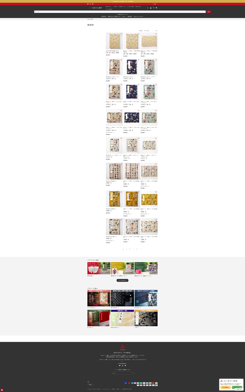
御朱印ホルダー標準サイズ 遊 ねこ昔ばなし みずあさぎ (149, 102)
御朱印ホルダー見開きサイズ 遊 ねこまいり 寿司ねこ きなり (149, 156)
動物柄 (92, 19)
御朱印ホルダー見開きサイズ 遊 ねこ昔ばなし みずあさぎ (149, 128)
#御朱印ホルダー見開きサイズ (114, 16)
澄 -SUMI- (89, 327)
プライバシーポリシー (107, 389)
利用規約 (113, 389)
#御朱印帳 (104, 16)
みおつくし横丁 (93, 389)
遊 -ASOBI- (137, 307)
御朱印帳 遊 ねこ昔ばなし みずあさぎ (148, 76)
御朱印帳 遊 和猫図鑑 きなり (111, 181)
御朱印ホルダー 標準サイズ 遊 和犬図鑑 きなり (131, 237)
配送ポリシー (119, 389)
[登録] (132, 373)
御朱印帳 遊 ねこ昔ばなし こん (129, 76)
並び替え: (141, 30)
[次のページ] (140, 249)
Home (88, 19)
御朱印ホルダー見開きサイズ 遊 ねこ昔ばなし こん (131, 128)
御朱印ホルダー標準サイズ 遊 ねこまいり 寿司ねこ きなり (131, 156)
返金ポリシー (99, 389)
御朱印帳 (89, 276)
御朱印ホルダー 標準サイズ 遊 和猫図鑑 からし (131, 209)
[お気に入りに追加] (121, 34)
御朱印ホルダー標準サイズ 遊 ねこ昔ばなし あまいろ (114, 102)
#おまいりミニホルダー (138, 16)
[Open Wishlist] (153, 7)
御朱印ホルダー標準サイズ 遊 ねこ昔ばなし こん (131, 102)
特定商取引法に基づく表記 (126, 389)
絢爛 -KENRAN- (114, 327)
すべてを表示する (122, 280)
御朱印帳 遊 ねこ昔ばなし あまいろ (113, 76)
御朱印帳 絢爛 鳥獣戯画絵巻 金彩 (112, 50)
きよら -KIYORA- (91, 307)
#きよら (124, 16)
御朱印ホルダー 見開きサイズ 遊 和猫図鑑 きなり (149, 182)
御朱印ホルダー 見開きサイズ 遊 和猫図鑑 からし (149, 209)
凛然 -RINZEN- (114, 307)
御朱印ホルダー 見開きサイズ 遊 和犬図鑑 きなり (149, 237)
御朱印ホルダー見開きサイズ (142, 276)
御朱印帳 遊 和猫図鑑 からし (111, 208)
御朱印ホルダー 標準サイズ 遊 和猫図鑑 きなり (131, 182)
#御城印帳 (129, 16)
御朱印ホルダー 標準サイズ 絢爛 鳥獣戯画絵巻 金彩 (131, 51)
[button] (109, 6)
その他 (136, 327)
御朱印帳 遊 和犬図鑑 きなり (111, 236)
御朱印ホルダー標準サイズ (118, 276)
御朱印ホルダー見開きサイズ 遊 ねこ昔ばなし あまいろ (114, 128)
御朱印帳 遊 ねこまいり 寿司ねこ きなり (114, 155)
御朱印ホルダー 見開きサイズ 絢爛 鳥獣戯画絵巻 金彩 (149, 51)
